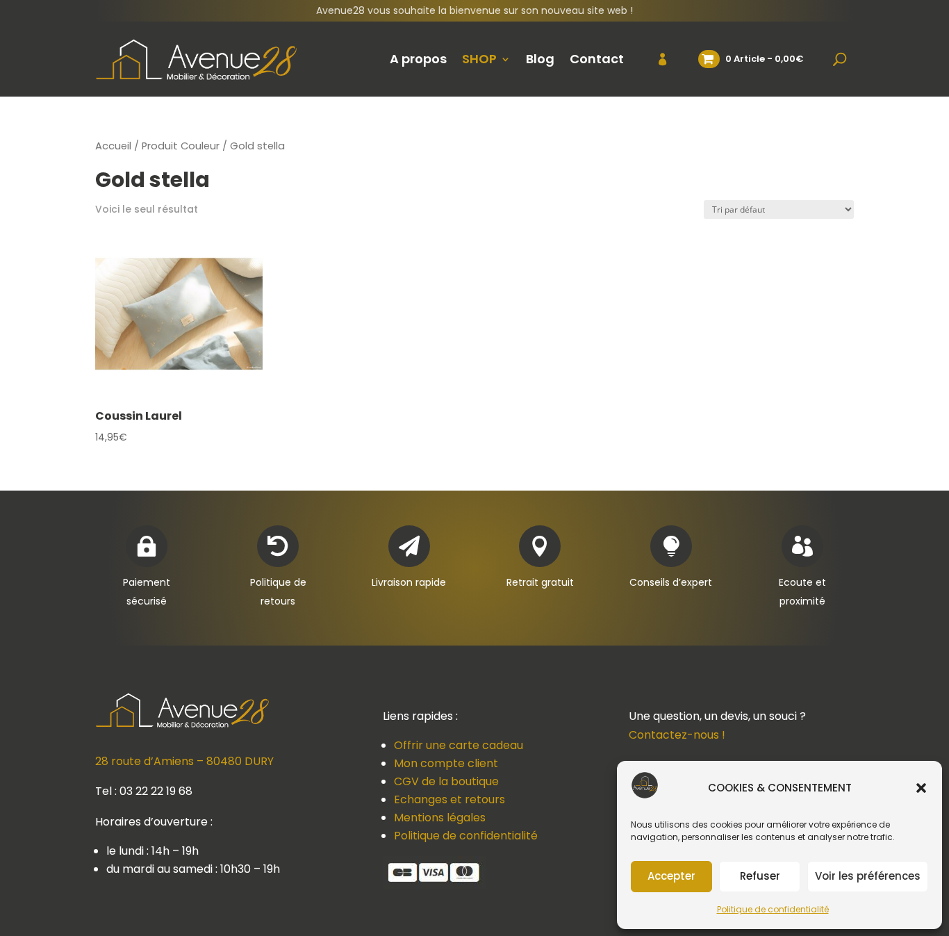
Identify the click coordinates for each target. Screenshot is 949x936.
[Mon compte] (654, 59)
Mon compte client (446, 763)
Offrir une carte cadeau (458, 745)
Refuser (760, 876)
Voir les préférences (868, 876)
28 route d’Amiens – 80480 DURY (184, 761)
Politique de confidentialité (773, 909)
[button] (921, 788)
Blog (540, 58)
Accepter (671, 876)
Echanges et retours (449, 799)
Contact (597, 58)
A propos (418, 58)
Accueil (113, 146)
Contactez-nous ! (677, 735)
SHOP (479, 58)
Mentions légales (440, 818)
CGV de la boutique (446, 781)
